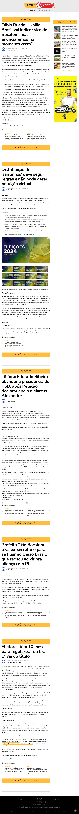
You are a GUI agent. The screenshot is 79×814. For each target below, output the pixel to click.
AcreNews (11, 50)
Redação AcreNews (14, 662)
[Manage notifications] (75, 810)
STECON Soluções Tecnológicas (59, 811)
